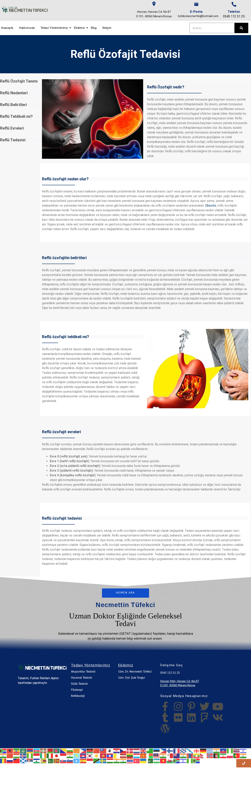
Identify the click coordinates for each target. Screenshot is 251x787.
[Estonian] (156, 751)
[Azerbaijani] (36, 751)
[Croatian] (116, 751)
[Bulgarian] (70, 751)
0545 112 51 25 (234, 16)
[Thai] (130, 760)
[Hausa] (230, 751)
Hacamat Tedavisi (81, 677)
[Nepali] (203, 756)
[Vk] (218, 717)
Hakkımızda (27, 27)
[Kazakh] (76, 756)
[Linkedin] (191, 717)
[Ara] (241, 28)
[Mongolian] (190, 756)
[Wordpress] (165, 728)
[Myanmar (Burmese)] (196, 756)
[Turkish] (136, 760)
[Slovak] (63, 760)
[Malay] (156, 756)
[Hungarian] (16, 756)
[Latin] (116, 756)
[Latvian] (123, 756)
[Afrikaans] (3, 751)
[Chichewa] (90, 751)
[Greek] (210, 751)
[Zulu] (196, 760)
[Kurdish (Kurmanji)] (96, 756)
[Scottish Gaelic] (23, 760)
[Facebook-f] (165, 706)
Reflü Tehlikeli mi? (16, 116)
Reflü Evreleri (12, 128)
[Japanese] (56, 756)
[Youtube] (218, 706)
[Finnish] (170, 751)
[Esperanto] (150, 751)
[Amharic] (16, 751)
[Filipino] (163, 751)
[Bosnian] (63, 751)
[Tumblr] (165, 717)
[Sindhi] (50, 760)
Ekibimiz (79, 27)
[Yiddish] (183, 760)
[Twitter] (204, 706)
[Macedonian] (143, 756)
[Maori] (176, 756)
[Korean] (90, 756)
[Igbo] (30, 756)
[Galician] (190, 751)
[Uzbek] (156, 760)
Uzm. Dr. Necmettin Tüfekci (135, 671)
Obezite (210, 205)
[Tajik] (110, 760)
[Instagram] (178, 706)
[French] (176, 751)
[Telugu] (123, 760)
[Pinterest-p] (191, 706)
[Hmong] (10, 756)
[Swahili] (96, 760)
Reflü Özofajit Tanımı (19, 81)
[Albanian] (10, 751)
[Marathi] (183, 756)
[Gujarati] (216, 751)
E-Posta (196, 12)
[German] (203, 751)
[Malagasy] (150, 756)
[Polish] (230, 756)
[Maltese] (170, 756)
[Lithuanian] (130, 756)
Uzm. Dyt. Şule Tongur (131, 677)
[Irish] (43, 756)
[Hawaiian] (236, 751)
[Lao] (110, 756)
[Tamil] (116, 760)
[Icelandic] (23, 756)
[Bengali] (56, 751)
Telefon (234, 12)
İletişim (106, 27)
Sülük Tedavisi (79, 684)
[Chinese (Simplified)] (96, 751)
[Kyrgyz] (103, 756)
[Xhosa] (176, 760)
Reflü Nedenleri (14, 93)
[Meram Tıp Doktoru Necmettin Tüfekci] (25, 9)
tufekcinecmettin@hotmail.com (198, 16)
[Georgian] (196, 751)
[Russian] (10, 760)
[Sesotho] (36, 760)
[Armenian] (30, 751)
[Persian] (223, 756)
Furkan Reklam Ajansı (44, 678)
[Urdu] (150, 760)
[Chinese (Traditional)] (103, 751)
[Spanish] (83, 760)
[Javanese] (63, 756)
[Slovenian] (70, 760)
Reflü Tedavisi (12, 140)
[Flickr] (178, 717)
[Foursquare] (204, 717)
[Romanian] (3, 760)
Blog (93, 27)
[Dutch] (136, 751)
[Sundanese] (90, 760)
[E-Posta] (196, 4)
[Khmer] (83, 756)
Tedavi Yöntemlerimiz (54, 27)
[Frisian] (183, 751)
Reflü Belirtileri (13, 104)
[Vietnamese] (163, 760)
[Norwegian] (210, 756)
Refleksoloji (78, 696)
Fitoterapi (77, 690)
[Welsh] (170, 760)
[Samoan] (16, 760)
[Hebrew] (243, 751)
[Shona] (43, 760)
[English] (143, 751)
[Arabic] (23, 751)
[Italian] (50, 756)
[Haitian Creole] (223, 751)
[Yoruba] (190, 760)
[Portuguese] (236, 756)
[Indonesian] (36, 756)
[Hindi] (3, 756)
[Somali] (76, 760)
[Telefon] (234, 4)
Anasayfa (7, 27)
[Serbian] (30, 760)
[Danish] (130, 751)
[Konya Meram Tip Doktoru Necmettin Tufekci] (42, 667)
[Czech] (123, 751)
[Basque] (43, 751)
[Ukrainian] (143, 760)
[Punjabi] (243, 756)
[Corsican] (110, 751)
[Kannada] (70, 756)
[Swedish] (103, 760)
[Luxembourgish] (136, 756)
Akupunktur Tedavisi (83, 671)
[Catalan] (76, 751)
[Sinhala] (56, 760)
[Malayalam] (163, 756)
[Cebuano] (83, 751)
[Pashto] (216, 756)
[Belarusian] (50, 751)
